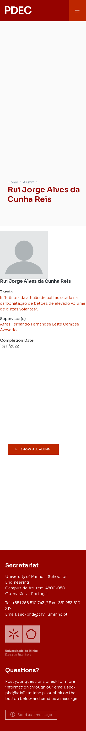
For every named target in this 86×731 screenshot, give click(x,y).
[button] (77, 11)
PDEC (17, 10)
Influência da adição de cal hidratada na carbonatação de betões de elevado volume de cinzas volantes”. (42, 303)
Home (13, 182)
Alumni (28, 182)
